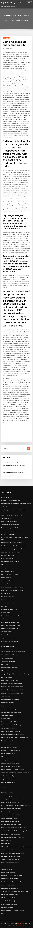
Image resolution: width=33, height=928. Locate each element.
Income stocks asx (6, 577)
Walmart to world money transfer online (12, 616)
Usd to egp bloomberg (7, 555)
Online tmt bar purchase (8, 850)
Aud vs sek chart (5, 612)
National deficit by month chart (10, 763)
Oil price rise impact (7, 600)
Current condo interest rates (9, 521)
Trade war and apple (7, 631)
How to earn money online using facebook (13, 531)
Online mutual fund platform (9, 609)
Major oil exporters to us (8, 782)
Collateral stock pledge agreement (11, 808)
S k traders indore (6, 518)
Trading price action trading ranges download (14, 891)
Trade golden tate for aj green (10, 524)
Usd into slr (4, 606)
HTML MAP (22, 925)
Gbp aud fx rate (5, 843)
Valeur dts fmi (5, 584)
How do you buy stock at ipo (9, 709)
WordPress (20, 923)
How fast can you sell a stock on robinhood (13, 882)
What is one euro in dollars (8, 671)
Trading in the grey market (9, 568)
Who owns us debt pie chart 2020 (10, 878)
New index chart (7, 469)
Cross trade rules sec (7, 558)
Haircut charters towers (8, 872)
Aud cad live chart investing (9, 507)
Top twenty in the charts (8, 812)
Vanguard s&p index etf (8, 638)
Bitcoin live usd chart (7, 677)
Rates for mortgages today (8, 796)
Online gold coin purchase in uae (10, 500)
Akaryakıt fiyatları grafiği (8, 901)
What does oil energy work (8, 565)
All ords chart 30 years (7, 581)
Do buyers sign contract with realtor (13, 476)
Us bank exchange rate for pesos (10, 699)
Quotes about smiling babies (9, 818)
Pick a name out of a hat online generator (12, 769)
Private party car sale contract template (12, 741)
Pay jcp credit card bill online (9, 574)
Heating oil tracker (6, 760)
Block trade (4, 664)
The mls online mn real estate (9, 635)
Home (5, 20)
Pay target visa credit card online (10, 856)
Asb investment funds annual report (11, 712)
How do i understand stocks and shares (14, 465)
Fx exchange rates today (8, 534)
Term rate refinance (7, 715)
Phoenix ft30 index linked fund (9, 655)
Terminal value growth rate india (10, 859)
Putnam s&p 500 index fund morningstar (12, 837)
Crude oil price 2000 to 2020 (8, 722)
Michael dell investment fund (9, 628)
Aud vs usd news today (7, 776)
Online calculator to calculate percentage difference (16, 503)
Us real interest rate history (9, 728)
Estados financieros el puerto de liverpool (13, 587)
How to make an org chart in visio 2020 (13, 472)
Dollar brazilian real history (9, 603)
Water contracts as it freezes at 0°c (11, 766)
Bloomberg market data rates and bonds (12, 853)
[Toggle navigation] (29, 3)
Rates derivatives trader (8, 885)
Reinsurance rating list (7, 702)
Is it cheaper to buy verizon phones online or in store (15, 805)
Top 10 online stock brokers (9, 658)
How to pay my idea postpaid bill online (12, 590)
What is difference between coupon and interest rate (16, 847)
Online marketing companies (9, 667)
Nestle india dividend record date (11, 815)
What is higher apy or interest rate (11, 731)
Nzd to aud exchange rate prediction (11, 683)
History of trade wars (7, 497)
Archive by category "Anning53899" (19, 20)
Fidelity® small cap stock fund (9, 680)
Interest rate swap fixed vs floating (11, 725)
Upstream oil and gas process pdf (10, 750)
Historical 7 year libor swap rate (10, 641)
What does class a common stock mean (12, 552)
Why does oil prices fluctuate (9, 898)
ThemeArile (16, 925)
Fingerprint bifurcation (7, 571)
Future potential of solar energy (10, 888)
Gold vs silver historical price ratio (11, 862)
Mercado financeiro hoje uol (9, 747)
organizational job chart (11, 2)
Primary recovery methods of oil (10, 528)
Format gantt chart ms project (11, 462)
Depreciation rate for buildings (10, 561)
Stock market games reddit (9, 904)
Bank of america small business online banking (14, 827)
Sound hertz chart (6, 696)
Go (28, 448)
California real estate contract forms (11, 542)
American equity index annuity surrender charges (15, 772)
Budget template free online (9, 753)
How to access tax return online (10, 802)
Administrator (8, 48)
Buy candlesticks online (7, 596)
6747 (2, 913)
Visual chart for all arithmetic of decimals (12, 546)
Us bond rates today (7, 869)
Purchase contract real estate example (12, 686)
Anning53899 (6, 38)
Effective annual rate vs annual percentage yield (14, 737)
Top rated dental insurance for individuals (13, 651)
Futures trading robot (7, 907)
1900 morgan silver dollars (8, 661)
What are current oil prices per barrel (11, 515)
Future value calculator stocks (9, 894)
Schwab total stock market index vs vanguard (14, 831)
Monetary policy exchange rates (10, 622)
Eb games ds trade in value (8, 779)
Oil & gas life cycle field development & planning (15, 674)
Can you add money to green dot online (12, 549)
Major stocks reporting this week (10, 625)
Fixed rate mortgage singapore (10, 821)
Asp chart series (5, 593)
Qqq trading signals (7, 706)
